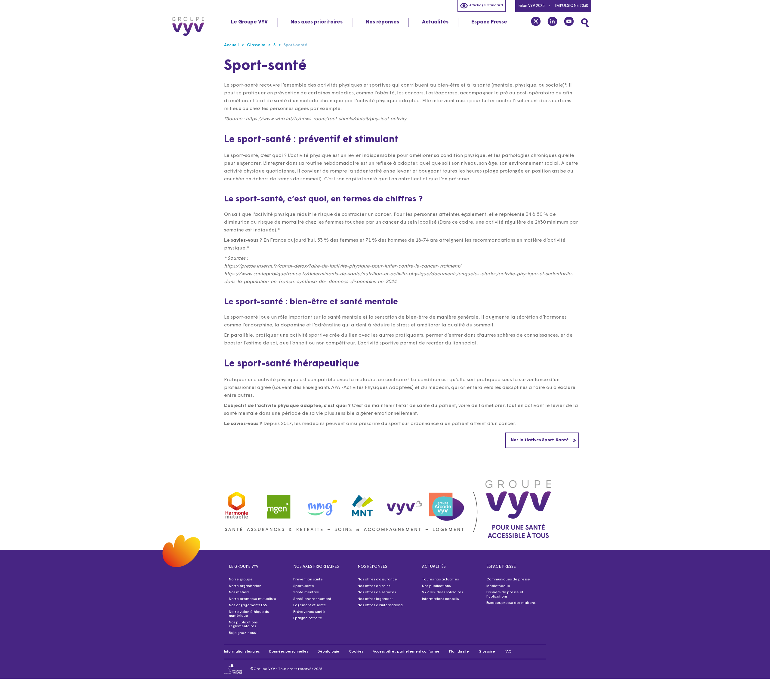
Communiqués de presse (508, 579)
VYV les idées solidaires (442, 592)
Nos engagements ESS (248, 605)
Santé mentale (306, 592)
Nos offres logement (375, 599)
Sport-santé (303, 586)
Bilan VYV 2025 (531, 6)
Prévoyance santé (309, 612)
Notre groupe (241, 579)
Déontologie (328, 651)
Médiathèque (498, 586)
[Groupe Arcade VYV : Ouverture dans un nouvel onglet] (446, 503)
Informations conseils (440, 599)
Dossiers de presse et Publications (504, 594)
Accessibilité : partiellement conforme (406, 651)
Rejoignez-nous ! (243, 633)
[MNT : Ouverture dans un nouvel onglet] (362, 504)
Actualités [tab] (435, 22)
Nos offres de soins (374, 586)
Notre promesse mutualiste (252, 599)
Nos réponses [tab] (382, 22)
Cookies (356, 651)
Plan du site (459, 651)
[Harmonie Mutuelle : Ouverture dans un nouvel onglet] (236, 503)
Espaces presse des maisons (510, 603)
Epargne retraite (307, 618)
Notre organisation (245, 586)
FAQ (508, 651)
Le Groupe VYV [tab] (249, 22)
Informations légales (242, 651)
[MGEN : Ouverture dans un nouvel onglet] (278, 503)
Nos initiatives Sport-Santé (540, 440)
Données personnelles (288, 651)
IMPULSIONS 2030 (571, 6)
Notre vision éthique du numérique (249, 614)
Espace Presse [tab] (489, 22)
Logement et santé (309, 605)
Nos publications (436, 586)
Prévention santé (308, 579)
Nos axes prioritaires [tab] (317, 22)
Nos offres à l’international (381, 605)
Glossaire (487, 651)
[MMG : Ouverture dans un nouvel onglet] (320, 503)
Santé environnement (312, 599)
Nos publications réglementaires (243, 625)
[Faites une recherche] (585, 23)
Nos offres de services (377, 592)
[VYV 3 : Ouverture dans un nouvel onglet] (404, 503)
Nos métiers (239, 592)
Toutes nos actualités (440, 579)
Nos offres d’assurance (377, 579)
